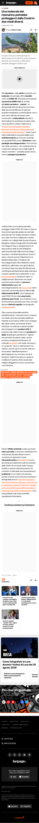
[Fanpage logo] (11, 3)
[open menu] (2, 3)
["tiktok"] (4, 702)
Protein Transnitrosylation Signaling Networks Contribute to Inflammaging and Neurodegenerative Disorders (18, 129)
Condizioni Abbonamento (20, 724)
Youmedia (5, 721)
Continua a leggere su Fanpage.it (19, 505)
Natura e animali (6, 575)
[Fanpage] (19, 761)
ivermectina (23, 460)
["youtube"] (13, 702)
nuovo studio (27, 288)
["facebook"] (22, 702)
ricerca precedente (9, 277)
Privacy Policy (25, 721)
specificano (13, 343)
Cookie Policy (6, 724)
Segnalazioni (14, 721)
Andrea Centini (16, 30)
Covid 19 (5, 8)
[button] (35, 30)
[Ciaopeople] (19, 817)
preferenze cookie (16, 728)
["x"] (17, 702)
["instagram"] (8, 702)
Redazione (5, 728)
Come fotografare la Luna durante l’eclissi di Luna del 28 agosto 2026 (19, 664)
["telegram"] (27, 702)
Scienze (14, 575)
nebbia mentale (8, 307)
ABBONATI (29, 2)
